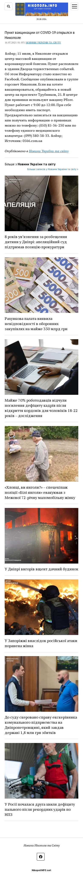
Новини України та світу (43, 42)
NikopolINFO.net (41, 870)
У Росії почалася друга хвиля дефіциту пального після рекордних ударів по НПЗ (40, 809)
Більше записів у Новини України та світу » (52, 169)
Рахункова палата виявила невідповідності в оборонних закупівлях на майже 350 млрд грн (36, 323)
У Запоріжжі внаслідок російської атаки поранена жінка (41, 643)
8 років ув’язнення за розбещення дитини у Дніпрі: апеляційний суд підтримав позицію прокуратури (36, 241)
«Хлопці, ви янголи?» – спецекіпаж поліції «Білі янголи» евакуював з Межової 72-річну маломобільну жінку (40, 492)
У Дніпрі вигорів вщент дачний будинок (41, 568)
